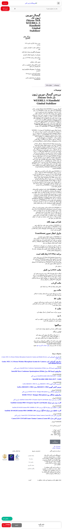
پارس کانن (34, 480)
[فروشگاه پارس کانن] (31, 3)
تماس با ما (31, 462)
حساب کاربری (31, 465)
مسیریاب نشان (56, 448)
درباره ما (31, 458)
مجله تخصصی (31, 455)
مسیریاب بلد (57, 446)
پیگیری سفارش (31, 468)
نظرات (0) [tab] (49, 85)
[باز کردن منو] (58, 3)
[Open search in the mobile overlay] (36, 8)
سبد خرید (5, 3)
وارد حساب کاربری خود (43, 345)
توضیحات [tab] (56, 85)
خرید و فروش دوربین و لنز (5, 8)
